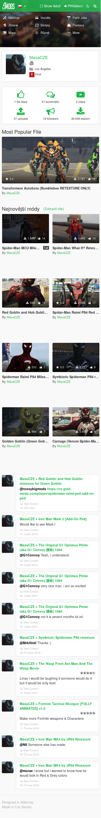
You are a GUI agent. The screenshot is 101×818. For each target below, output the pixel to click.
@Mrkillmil (28, 642)
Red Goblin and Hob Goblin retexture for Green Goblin (51, 481)
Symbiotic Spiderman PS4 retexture (66, 637)
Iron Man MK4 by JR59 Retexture (64, 739)
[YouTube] (31, 62)
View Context (30, 504)
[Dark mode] (88, 6)
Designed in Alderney (18, 802)
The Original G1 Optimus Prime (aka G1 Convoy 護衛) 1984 (54, 547)
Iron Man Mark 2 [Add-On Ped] (62, 518)
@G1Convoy (30, 555)
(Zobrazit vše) (53, 208)
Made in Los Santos (16, 806)
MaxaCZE (38, 57)
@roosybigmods (33, 488)
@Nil (23, 744)
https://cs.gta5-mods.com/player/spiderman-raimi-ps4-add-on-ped (57, 493)
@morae (26, 770)
